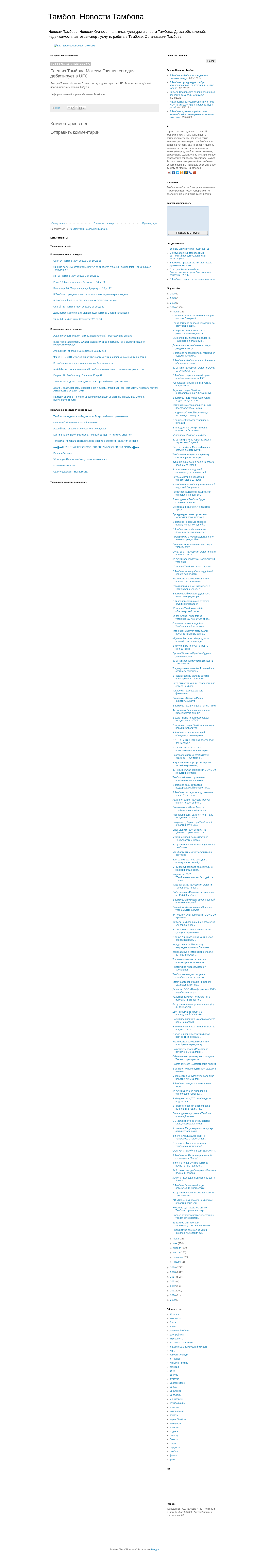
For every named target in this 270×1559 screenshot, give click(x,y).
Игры (172, 1350)
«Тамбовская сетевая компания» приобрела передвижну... (191, 1043)
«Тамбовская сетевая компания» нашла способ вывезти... (191, 580)
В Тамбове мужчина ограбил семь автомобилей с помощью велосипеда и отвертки (192, 114)
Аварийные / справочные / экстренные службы (79, 351)
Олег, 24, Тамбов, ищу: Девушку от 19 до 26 (77, 260)
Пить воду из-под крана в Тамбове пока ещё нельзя (192, 1115)
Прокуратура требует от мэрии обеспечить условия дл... (190, 1231)
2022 (173, 303)
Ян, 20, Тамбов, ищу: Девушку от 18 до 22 (76, 275)
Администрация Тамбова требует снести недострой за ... (191, 801)
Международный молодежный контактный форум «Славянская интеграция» (188, 256)
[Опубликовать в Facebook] (80, 108)
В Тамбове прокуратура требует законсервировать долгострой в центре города (192, 85)
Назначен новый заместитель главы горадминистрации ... (193, 816)
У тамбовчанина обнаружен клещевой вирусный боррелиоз (194, 486)
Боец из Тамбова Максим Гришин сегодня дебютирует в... (191, 448)
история (174, 1367)
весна (173, 1326)
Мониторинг (176, 1399)
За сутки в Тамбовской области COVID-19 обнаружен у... (194, 369)
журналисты (176, 1338)
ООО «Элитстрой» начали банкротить (194, 1150)
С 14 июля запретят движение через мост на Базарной (193, 317)
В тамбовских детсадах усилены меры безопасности (83, 363)
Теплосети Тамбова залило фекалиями (188, 692)
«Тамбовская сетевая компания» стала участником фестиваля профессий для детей (192, 104)
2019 (173, 1267)
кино (172, 1370)
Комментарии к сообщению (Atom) (89, 229)
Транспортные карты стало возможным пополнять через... (191, 749)
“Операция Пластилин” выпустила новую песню (80, 459)
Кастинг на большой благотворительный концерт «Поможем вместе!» (92, 434)
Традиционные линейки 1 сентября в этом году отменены (193, 669)
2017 (173, 1276)
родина (174, 1431)
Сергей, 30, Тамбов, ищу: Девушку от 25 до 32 (78, 306)
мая (175, 1243)
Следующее (58, 223)
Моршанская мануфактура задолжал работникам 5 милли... (193, 1077)
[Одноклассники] (182, 172)
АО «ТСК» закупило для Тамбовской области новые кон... (193, 1201)
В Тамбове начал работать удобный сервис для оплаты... (193, 572)
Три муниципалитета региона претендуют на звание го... (189, 961)
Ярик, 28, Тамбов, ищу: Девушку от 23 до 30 (77, 319)
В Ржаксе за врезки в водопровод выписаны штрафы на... (191, 1107)
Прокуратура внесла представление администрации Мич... (193, 538)
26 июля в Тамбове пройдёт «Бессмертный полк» (188, 610)
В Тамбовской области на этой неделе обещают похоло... (194, 362)
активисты (175, 1318)
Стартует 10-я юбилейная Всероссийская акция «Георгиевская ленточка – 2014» (190, 272)
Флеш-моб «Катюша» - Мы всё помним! (75, 422)
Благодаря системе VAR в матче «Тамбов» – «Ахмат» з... (191, 756)
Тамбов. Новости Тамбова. (97, 16)
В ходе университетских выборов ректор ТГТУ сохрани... (191, 1035)
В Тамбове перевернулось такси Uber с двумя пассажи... (194, 354)
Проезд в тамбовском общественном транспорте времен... (193, 1216)
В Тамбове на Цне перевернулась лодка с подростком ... (192, 399)
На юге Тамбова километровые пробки (194, 1064)
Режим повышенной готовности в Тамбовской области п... (191, 587)
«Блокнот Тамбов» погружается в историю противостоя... (191, 998)
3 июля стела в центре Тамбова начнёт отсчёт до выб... (190, 1164)
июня (176, 1238)
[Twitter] (178, 172)
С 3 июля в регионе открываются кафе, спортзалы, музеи (191, 1122)
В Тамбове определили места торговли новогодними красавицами (90, 294)
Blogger (155, 1549)
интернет (175, 1358)
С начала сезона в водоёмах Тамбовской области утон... (189, 625)
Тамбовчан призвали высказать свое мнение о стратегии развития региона (95, 441)
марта (176, 1252)
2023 (173, 298)
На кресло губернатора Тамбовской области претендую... (192, 823)
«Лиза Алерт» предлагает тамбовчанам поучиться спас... (191, 617)
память (174, 1415)
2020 (173, 307)
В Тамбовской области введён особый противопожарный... (194, 901)
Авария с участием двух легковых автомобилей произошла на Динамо (92, 335)
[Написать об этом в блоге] (73, 108)
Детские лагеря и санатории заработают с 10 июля (189, 478)
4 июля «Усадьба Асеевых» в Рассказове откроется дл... (189, 1137)
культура (174, 1379)
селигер (174, 1435)
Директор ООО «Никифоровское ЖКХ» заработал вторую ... (194, 990)
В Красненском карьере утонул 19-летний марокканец (192, 764)
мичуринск (175, 1391)
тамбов (174, 1451)
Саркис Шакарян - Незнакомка (70, 471)
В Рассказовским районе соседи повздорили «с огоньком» (191, 677)
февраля (178, 1257)
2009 (173, 1300)
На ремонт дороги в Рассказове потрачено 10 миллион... (190, 1050)
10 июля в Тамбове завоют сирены (192, 566)
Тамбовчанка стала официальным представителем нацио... (192, 406)
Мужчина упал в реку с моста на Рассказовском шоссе (190, 838)
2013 (173, 1281)
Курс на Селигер (62, 453)
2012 (173, 1286)
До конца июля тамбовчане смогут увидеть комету (192, 347)
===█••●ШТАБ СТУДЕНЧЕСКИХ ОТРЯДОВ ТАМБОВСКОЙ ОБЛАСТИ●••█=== (96, 447)
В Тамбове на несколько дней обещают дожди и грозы (189, 734)
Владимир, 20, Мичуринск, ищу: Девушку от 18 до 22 (82, 288)
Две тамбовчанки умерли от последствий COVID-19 (188, 1013)
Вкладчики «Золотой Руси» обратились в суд (188, 699)
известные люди (179, 1354)
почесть (174, 1427)
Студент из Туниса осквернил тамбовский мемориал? (189, 1144)
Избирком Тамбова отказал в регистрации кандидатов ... (189, 332)
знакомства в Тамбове (182, 1342)
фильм (173, 1455)
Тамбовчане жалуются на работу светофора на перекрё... (191, 456)
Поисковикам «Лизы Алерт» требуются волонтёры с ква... (190, 808)
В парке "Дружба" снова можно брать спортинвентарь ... (193, 938)
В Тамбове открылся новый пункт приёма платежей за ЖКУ (191, 376)
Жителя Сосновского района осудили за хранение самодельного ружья (192, 93)
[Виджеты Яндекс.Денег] (188, 218)
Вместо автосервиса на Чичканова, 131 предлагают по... (192, 983)
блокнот (174, 1322)
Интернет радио (179, 1362)
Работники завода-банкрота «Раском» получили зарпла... (194, 1171)
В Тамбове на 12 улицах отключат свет (194, 705)
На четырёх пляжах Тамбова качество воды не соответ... (194, 1020)
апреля (177, 1248)
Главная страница (103, 223)
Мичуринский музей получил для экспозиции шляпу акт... (191, 414)
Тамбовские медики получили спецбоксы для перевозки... (189, 976)
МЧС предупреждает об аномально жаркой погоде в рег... (193, 868)
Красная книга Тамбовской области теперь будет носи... (192, 886)
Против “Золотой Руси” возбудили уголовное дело (192, 654)
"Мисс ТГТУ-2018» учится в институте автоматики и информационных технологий (99, 357)
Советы (174, 1439)
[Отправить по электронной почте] (69, 108)
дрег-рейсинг (177, 1334)
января (177, 1261)
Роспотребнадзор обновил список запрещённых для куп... (192, 493)
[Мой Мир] (186, 172)
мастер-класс (177, 1383)
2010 (173, 1295)
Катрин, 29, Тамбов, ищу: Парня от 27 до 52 (77, 375)
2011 (173, 1290)
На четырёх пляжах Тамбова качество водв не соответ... (194, 1028)
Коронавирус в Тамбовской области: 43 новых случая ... (193, 953)
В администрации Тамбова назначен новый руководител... (193, 726)
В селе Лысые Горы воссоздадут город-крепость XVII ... (191, 719)
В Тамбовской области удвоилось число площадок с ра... (191, 595)
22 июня (174, 1314)
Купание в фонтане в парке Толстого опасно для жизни (193, 463)
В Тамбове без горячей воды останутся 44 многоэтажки (189, 1186)
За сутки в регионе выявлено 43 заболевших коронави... (190, 1092)
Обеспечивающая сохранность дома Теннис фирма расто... (193, 1058)
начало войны (177, 1403)
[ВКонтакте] (174, 172)
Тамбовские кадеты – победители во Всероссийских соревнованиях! (91, 381)
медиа (173, 1387)
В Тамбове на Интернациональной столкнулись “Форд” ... (192, 1157)
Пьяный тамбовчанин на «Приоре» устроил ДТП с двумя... (192, 908)
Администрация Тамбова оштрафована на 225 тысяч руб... (193, 391)
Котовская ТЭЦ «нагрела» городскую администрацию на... (193, 1130)
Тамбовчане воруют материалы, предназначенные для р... (191, 632)
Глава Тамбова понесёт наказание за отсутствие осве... (194, 324)
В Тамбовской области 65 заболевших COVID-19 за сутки (85, 300)
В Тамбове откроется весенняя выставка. (193, 279)
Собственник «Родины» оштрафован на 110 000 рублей (193, 893)
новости (174, 1407)
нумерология (177, 1411)
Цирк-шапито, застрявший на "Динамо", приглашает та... (189, 831)
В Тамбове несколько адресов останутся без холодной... (189, 523)
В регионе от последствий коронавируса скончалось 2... (190, 471)
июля (176, 311)
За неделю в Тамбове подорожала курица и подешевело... (192, 931)
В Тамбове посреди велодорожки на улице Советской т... (193, 794)
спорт (173, 1443)
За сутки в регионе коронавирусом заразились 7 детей (192, 441)
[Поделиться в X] (76, 108)
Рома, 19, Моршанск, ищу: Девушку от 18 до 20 (79, 282)
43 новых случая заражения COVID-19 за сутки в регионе (194, 771)
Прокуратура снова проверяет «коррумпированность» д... (190, 516)
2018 (173, 1272)
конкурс (174, 1374)
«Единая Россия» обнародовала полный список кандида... (191, 640)
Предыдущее (149, 223)
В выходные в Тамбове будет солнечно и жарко (189, 501)
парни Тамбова (178, 1419)
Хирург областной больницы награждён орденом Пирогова (191, 946)
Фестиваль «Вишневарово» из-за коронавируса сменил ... (191, 711)
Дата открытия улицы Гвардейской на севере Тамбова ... (194, 684)
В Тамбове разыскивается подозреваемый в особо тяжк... (191, 786)
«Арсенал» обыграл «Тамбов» (190, 435)
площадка (175, 1423)
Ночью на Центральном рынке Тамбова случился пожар (190, 1209)
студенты (175, 1447)
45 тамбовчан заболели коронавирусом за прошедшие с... (193, 1224)
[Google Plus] (194, 172)
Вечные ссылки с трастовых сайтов (189, 248)
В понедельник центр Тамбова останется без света (190, 429)
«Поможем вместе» (64, 465)
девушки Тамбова (179, 1330)
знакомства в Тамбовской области (189, 1346)
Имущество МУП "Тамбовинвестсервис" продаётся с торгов (194, 877)
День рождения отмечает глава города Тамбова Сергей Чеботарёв (91, 312)
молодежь (175, 1395)
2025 (173, 293)
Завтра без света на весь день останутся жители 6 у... (190, 861)
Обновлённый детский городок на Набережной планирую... (192, 339)
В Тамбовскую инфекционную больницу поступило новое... (190, 530)
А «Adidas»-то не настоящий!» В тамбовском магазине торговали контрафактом (98, 369)
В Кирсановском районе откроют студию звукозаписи (191, 602)
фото (173, 1459)
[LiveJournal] (190, 172)
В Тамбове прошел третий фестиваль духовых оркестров (191, 264)
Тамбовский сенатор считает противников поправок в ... (189, 779)
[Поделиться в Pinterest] (84, 108)
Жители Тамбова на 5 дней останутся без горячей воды (194, 923)
